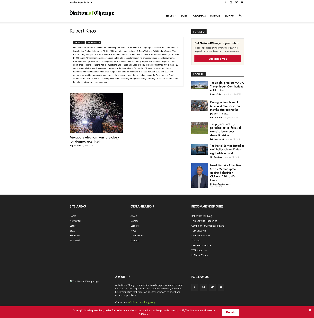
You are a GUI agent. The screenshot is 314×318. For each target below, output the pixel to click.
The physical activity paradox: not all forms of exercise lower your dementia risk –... (225, 129)
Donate (215, 15)
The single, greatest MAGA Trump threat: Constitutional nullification (227, 86)
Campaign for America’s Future (207, 225)
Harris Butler (216, 117)
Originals (199, 15)
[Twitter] (236, 2)
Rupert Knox (75, 145)
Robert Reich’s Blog (201, 215)
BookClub (75, 235)
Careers (135, 225)
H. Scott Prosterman (219, 184)
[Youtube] (241, 2)
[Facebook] (225, 2)
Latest (185, 15)
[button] (240, 15)
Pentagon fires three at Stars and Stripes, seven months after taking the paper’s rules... (225, 107)
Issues (170, 15)
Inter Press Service (201, 245)
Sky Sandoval (216, 157)
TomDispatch (198, 230)
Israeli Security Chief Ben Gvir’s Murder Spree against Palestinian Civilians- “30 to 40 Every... (225, 172)
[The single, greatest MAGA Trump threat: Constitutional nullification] (199, 85)
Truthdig (195, 240)
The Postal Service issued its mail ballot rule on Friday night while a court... (227, 149)
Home (73, 215)
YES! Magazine (199, 250)
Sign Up (229, 15)
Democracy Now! (200, 235)
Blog (72, 230)
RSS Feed (75, 240)
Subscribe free (218, 58)
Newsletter (75, 220)
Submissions (137, 235)
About (134, 215)
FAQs (133, 230)
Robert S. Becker (218, 94)
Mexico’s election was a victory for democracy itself (94, 139)
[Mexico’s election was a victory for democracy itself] (96, 113)
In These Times (199, 255)
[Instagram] (231, 2)
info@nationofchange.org (141, 302)
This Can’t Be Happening (204, 220)
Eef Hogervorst (217, 139)
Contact (135, 240)
